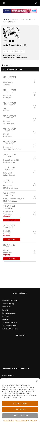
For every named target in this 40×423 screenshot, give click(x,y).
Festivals (5, 319)
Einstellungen (19, 416)
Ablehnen (19, 410)
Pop (12, 51)
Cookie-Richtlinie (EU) (10, 329)
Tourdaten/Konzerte (9, 322)
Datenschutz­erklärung (22, 420)
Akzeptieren (20, 403)
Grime (17, 51)
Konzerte (5, 316)
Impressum (33, 420)
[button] (37, 381)
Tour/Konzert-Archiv (9, 326)
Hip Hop (6, 51)
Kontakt (5, 310)
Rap (22, 51)
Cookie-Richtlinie (8, 420)
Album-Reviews (8, 376)
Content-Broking (8, 304)
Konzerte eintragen (9, 313)
